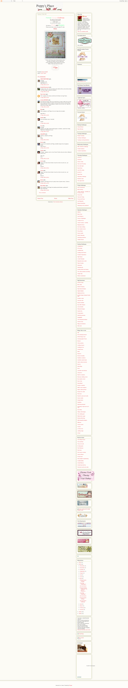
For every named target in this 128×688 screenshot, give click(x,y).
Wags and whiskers (81, 323)
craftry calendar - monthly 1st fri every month (83, 192)
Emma (41, 142)
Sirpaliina (79, 402)
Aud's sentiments (81, 187)
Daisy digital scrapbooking (82, 458)
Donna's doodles (81, 355)
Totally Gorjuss (80, 239)
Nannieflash (79, 383)
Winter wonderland (81, 275)
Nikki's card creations (81, 387)
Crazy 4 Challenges (81, 218)
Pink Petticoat (80, 448)
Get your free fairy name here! (83, 629)
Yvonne (79, 426)
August (81, 573)
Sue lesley (79, 409)
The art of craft (80, 443)
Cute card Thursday (81, 163)
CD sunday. (79, 248)
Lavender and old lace (82, 370)
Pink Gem (79, 393)
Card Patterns (80, 216)
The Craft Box (80, 441)
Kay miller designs (81, 304)
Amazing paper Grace (82, 338)
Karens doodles (80, 302)
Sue (41, 125)
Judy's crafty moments (82, 362)
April (81, 604)
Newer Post (40, 198)
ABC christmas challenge (82, 146)
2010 (80, 564)
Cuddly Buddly (80, 460)
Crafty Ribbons (80, 462)
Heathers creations (81, 357)
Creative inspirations (81, 150)
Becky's (79, 340)
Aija (78, 332)
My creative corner (81, 378)
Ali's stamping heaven (82, 334)
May (81, 578)
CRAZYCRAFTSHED (44, 79)
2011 (80, 562)
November (82, 567)
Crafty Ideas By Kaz (81, 465)
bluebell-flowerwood (44, 87)
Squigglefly (79, 317)
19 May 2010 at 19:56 (44, 190)
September (82, 571)
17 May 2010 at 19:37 (44, 131)
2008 (80, 613)
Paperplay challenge (81, 176)
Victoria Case (80, 321)
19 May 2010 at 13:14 (44, 183)
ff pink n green (43, 73)
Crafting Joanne (80, 345)
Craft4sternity (80, 250)
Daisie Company (80, 286)
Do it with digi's (80, 165)
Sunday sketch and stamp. (83, 269)
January (82, 609)
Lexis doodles (80, 306)
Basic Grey (79, 214)
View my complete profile (82, 31)
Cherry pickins (80, 343)
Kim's (78, 368)
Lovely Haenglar (80, 258)
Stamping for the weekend (83, 205)
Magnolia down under (82, 261)
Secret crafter (80, 233)
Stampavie (79, 265)
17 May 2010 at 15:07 (44, 97)
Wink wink (79, 325)
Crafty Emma (80, 349)
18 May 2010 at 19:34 (44, 147)
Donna (41, 179)
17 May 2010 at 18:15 (44, 115)
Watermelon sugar (81, 416)
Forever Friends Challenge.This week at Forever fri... (83, 589)
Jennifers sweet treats (82, 359)
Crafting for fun (80, 347)
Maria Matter (43, 185)
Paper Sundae (80, 263)
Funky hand (79, 456)
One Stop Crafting (81, 226)
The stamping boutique (82, 319)
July (81, 574)
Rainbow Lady (80, 178)
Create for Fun (80, 220)
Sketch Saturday (80, 235)
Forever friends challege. (83, 581)
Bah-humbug (80, 189)
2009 (80, 611)
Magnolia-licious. (81, 224)
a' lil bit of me (80, 428)
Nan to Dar (79, 381)
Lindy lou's (79, 372)
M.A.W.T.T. (79, 172)
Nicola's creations (81, 385)
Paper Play (79, 174)
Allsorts (79, 212)
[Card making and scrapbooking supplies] (84, 510)
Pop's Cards (42, 94)
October (82, 569)
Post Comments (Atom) (58, 201)
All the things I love (81, 336)
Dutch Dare (79, 168)
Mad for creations (81, 374)
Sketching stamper (81, 315)
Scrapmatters (80, 313)
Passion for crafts (81, 391)
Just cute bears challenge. (83, 601)
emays (78, 432)
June (81, 576)
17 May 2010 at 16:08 (44, 106)
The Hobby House (81, 439)
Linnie (41, 161)
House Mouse (80, 126)
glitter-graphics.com (81, 81)
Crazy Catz (79, 194)
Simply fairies (80, 400)
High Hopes (79, 256)
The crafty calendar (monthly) (83, 271)
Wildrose (79, 422)
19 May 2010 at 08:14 (44, 168)
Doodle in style (80, 298)
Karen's (79, 364)
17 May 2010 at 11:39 (44, 91)
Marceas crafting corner (82, 376)
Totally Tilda (79, 273)
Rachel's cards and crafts (82, 395)
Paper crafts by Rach (81, 389)
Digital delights (80, 290)
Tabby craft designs (81, 411)
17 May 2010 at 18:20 (44, 123)
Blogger (70, 685)
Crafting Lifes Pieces (81, 252)
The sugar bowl (80, 180)
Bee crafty (79, 284)
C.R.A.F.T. (79, 157)
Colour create (80, 161)
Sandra (41, 117)
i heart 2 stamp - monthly (82, 222)
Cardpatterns (80, 246)
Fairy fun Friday (80, 196)
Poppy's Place (45, 5)
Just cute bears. (83, 585)
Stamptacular (80, 267)
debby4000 (42, 134)
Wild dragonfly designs (82, 420)
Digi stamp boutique (81, 288)
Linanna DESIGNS (44, 100)
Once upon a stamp (81, 452)
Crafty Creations (80, 148)
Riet (41, 109)
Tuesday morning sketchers (83, 139)
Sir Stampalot (80, 446)
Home (55, 198)
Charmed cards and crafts (82, 467)
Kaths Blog (79, 366)
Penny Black (80, 231)
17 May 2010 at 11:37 (44, 84)
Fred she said (80, 300)
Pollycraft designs (81, 308)
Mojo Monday (80, 129)
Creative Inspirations (81, 254)
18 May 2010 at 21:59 (44, 158)
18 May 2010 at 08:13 (44, 139)
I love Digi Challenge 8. (83, 584)
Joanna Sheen (80, 454)
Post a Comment (42, 192)
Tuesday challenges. (81, 137)
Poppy (85, 16)
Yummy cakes (80, 424)
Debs (78, 351)
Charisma (79, 159)
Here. (55, 29)
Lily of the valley (80, 170)
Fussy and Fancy (81, 199)
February (82, 607)
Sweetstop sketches (81, 237)
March (81, 605)
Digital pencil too (80, 293)
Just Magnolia (80, 201)
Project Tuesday (80, 135)
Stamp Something (81, 203)
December (82, 565)
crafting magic (80, 430)
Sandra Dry (79, 311)
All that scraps (80, 282)
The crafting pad (80, 413)
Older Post (70, 198)
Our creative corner (81, 228)
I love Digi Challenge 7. (83, 593)
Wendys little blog (81, 418)
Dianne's (79, 353)
